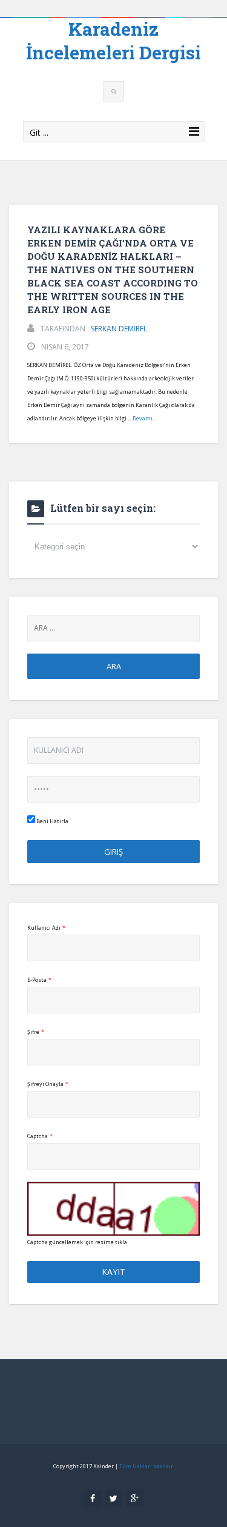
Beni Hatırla (51, 821)
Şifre (35, 1032)
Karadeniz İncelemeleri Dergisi (113, 40)
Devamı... (144, 418)
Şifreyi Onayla (47, 1084)
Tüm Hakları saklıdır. (146, 1466)
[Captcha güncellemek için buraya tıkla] (113, 1209)
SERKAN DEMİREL (119, 328)
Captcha (40, 1136)
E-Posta (39, 980)
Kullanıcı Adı (46, 928)
